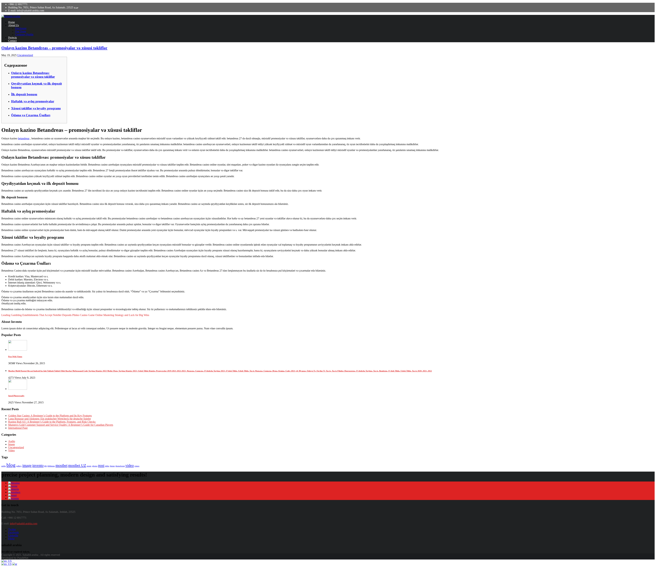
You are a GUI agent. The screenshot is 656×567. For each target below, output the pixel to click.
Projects (12, 37)
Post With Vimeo (15, 356)
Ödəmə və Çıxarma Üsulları (30, 115)
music (89, 466)
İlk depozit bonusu (24, 94)
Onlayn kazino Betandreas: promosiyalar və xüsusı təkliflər (33, 74)
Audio (11, 441)
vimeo (136, 466)
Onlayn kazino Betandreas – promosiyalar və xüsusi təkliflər (54, 48)
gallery (19, 466)
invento (38, 465)
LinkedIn (13, 535)
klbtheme (51, 466)
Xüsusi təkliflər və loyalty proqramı (36, 108)
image (27, 465)
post (101, 465)
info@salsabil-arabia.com (23, 523)
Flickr (11, 538)
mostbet (61, 465)
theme (112, 466)
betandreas (23, 138)
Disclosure (20, 28)
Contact (12, 40)
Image (11, 444)
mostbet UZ (77, 465)
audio (3, 466)
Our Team (20, 31)
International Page (18, 427)
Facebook (13, 532)
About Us (13, 25)
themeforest (120, 466)
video (129, 465)
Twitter (12, 529)
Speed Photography (16, 396)
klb (45, 466)
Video (11, 450)
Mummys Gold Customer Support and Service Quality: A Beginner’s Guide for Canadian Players (60, 424)
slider (107, 466)
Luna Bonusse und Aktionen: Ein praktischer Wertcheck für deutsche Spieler (49, 418)
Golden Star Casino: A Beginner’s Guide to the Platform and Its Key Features (50, 415)
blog (11, 465)
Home (11, 22)
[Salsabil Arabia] (10, 16)
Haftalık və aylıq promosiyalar (32, 101)
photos (94, 466)
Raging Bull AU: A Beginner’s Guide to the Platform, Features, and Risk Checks (51, 421)
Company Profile (24, 34)
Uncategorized (25, 55)
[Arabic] (14, 564)
